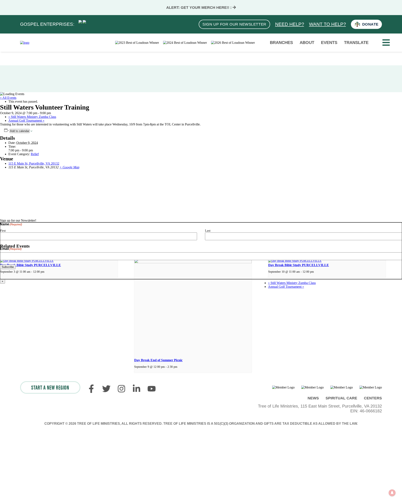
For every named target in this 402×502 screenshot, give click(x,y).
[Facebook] (91, 391)
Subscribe (8, 266)
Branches (281, 42)
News (313, 398)
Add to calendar (19, 131)
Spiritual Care (341, 398)
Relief (35, 154)
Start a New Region (50, 387)
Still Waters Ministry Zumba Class (32, 117)
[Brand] (24, 43)
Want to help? (327, 24)
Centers (373, 398)
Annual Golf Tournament (26, 120)
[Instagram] (121, 391)
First (3, 230)
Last (207, 230)
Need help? (289, 24)
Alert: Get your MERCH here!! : (199, 7)
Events (329, 42)
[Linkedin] (136, 391)
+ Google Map (69, 167)
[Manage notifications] (392, 492)
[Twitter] (106, 391)
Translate (356, 42)
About (307, 42)
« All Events (8, 97)
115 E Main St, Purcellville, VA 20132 (33, 163)
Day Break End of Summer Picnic (158, 360)
